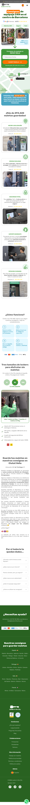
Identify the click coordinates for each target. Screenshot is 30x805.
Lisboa (4, 667)
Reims (23, 690)
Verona (24, 681)
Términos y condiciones (15, 761)
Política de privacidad (15, 758)
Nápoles (8, 679)
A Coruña (20, 658)
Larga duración (15, 728)
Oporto (20, 667)
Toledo (15, 656)
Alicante (20, 656)
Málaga (10, 656)
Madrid (4, 653)
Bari (19, 679)
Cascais (25, 667)
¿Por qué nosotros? (15, 725)
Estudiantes (15, 744)
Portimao (17, 669)
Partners (15, 747)
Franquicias (15, 742)
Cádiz (26, 653)
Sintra (15, 667)
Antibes (11, 690)
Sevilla (21, 653)
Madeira (12, 669)
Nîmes (6, 690)
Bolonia (18, 681)
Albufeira (9, 667)
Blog (15, 733)
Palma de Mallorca (12, 658)
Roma (3, 679)
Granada (5, 656)
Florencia (14, 679)
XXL (23, 382)
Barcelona (10, 653)
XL (15, 382)
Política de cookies (15, 764)
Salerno (13, 681)
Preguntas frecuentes (15, 730)
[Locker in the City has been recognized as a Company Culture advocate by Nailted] (17, 717)
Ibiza (25, 656)
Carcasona (18, 690)
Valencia (16, 653)
